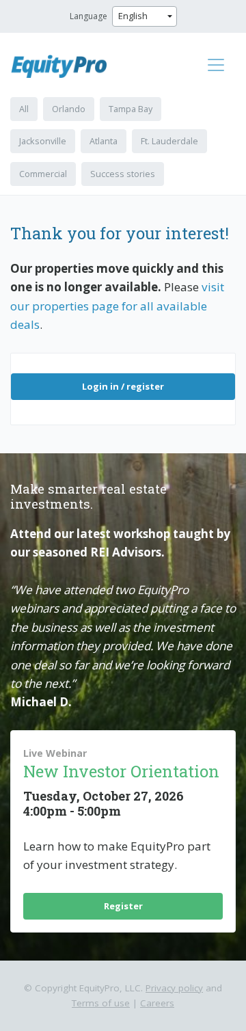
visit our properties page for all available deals (117, 305)
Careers (157, 1003)
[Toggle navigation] (216, 65)
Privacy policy (174, 988)
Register (123, 906)
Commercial (43, 174)
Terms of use (101, 1003)
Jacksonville (42, 141)
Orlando (68, 109)
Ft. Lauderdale (169, 141)
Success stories (122, 174)
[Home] (64, 66)
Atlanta (104, 141)
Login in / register (123, 386)
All (24, 109)
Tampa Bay (130, 109)
